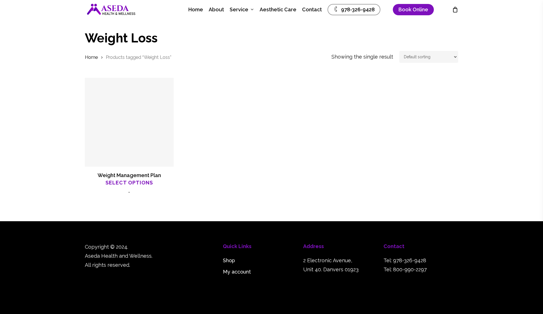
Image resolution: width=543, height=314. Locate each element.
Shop (229, 260)
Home (91, 57)
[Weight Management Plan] (129, 122)
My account (237, 272)
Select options (129, 183)
